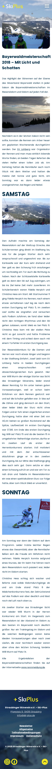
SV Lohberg (23, 149)
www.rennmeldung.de (33, 667)
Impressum (17, 735)
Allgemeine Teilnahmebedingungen (26, 731)
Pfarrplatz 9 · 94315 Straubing (26, 711)
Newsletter (26, 725)
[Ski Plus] (12, 6)
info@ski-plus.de (26, 715)
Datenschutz (34, 735)
